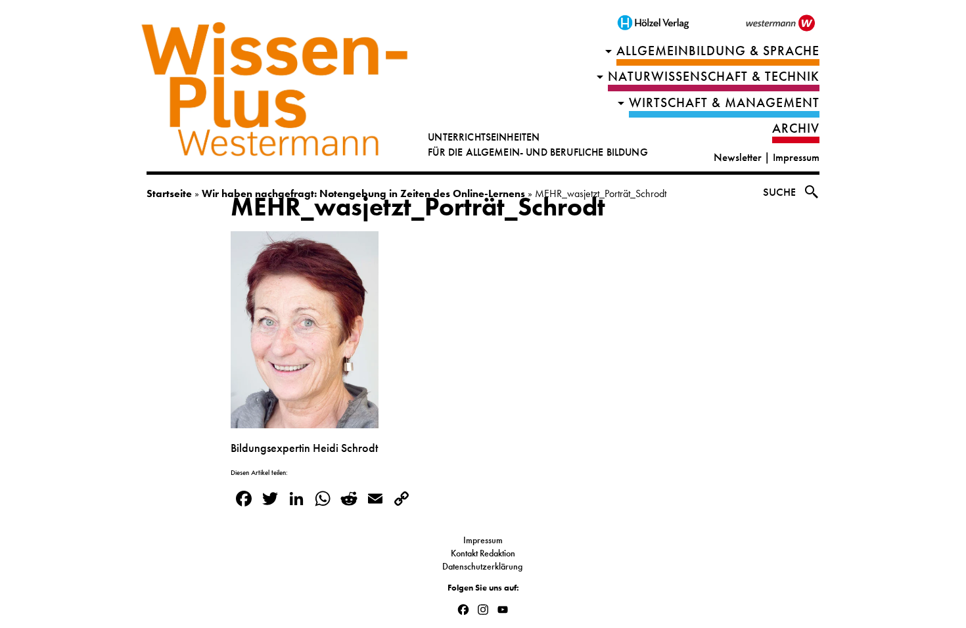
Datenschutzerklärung (483, 566)
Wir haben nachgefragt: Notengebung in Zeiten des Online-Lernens (363, 193)
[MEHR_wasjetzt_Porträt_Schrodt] (305, 420)
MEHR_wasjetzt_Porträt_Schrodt (418, 207)
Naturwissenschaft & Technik (713, 76)
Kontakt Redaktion (483, 553)
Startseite (169, 193)
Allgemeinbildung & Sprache (717, 51)
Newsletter (738, 157)
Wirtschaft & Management (724, 103)
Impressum (796, 157)
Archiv (795, 128)
